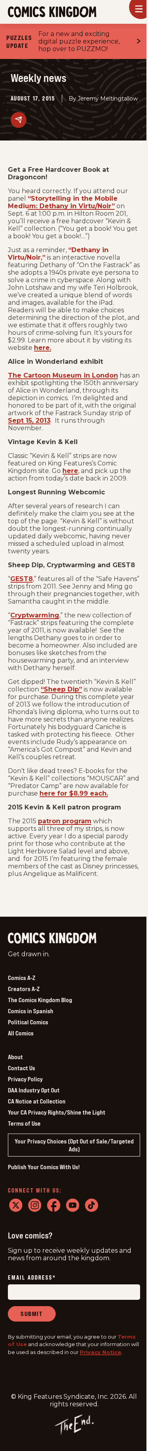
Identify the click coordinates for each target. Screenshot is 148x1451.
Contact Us (21, 1068)
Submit (32, 1314)
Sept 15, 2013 (29, 420)
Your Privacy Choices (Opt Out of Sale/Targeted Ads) (74, 1145)
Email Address (32, 1277)
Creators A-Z (23, 989)
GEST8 (21, 579)
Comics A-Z (21, 978)
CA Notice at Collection (37, 1101)
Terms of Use (24, 1123)
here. (42, 347)
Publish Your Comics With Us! (44, 1167)
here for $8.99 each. (73, 793)
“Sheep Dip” (61, 689)
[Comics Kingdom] (52, 938)
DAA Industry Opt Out (34, 1090)
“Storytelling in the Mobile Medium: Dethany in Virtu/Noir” (63, 202)
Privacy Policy (25, 1079)
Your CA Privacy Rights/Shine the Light (56, 1112)
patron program (65, 821)
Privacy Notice (100, 1352)
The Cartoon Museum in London (63, 375)
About (15, 1057)
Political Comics (28, 1022)
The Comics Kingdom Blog (40, 1000)
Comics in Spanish (30, 1011)
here (70, 471)
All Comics (21, 1033)
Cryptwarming (34, 615)
